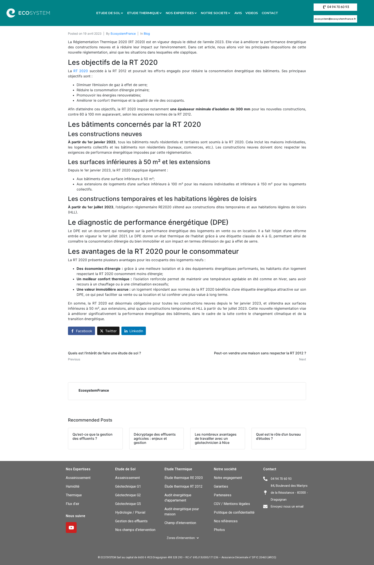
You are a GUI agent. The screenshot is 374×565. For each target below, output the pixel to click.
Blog (147, 33)
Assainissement (78, 478)
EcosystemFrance (123, 33)
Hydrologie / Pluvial (130, 512)
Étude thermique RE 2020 (183, 478)
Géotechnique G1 (128, 486)
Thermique (74, 495)
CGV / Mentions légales (232, 504)
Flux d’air (72, 504)
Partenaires (222, 495)
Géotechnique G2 (128, 495)
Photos (219, 530)
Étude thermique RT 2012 (183, 486)
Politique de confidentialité (234, 512)
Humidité (72, 486)
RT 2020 (80, 71)
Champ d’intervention (180, 523)
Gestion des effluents (131, 521)
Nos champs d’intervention (135, 530)
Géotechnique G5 (128, 504)
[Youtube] (71, 527)
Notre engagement (228, 478)
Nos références (226, 521)
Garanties (221, 486)
